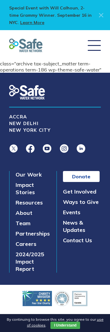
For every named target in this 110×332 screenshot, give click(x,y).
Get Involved (79, 191)
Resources (29, 202)
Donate (81, 176)
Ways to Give (81, 201)
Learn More (32, 22)
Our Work (29, 174)
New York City (30, 130)
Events (71, 212)
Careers (26, 243)
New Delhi (23, 123)
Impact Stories (25, 188)
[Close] (100, 15)
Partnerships (33, 233)
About (24, 212)
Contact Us (77, 240)
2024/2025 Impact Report (30, 261)
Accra (18, 117)
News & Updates (74, 226)
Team (23, 223)
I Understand (65, 325)
